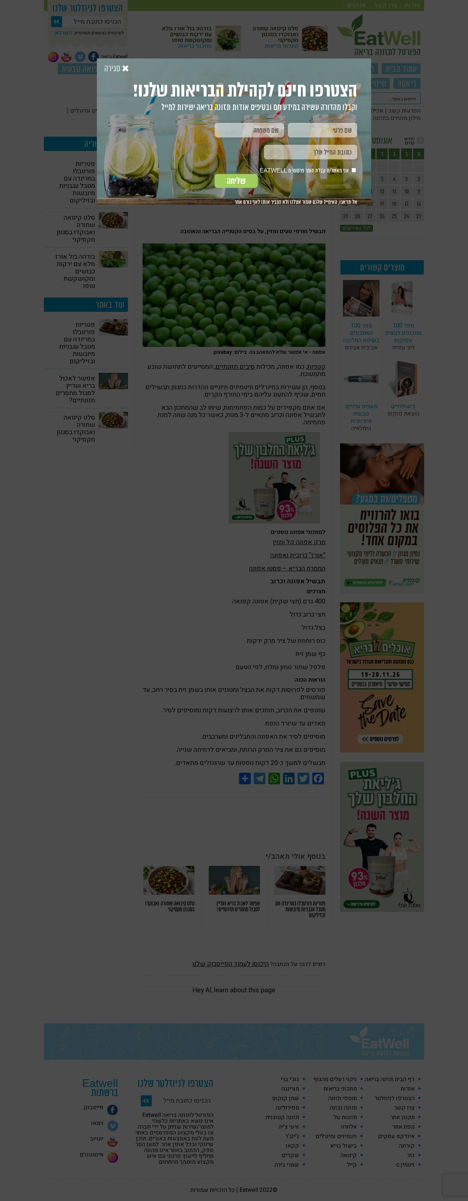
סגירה (113, 68)
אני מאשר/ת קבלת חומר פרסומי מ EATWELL (305, 170)
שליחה (236, 181)
